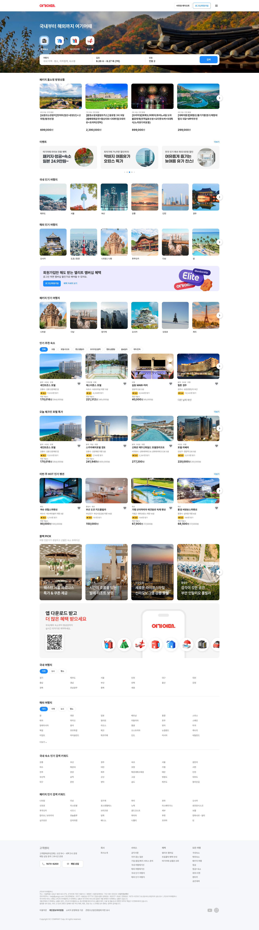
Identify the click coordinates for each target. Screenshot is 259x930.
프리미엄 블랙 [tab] (95, 349)
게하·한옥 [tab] (136, 349)
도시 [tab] (53, 671)
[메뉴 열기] (216, 6)
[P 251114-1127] (106, 572)
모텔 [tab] (53, 349)
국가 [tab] (43, 709)
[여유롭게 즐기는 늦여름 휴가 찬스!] (68, 157)
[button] (118, 59)
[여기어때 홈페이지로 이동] (47, 5)
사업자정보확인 (123, 894)
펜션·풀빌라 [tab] (79, 349)
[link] (216, 142)
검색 (209, 59)
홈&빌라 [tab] (124, 349)
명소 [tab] (62, 671)
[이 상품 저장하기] (79, 383)
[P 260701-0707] (198, 572)
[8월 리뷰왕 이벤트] (190, 157)
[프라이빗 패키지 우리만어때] (129, 157)
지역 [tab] (43, 671)
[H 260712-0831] (61, 572)
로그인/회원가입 (201, 5)
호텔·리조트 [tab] (65, 349)
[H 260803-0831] (152, 572)
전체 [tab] (43, 349)
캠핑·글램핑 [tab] (110, 349)
